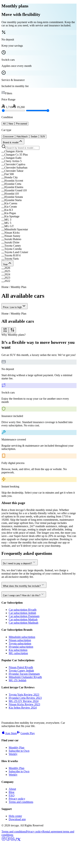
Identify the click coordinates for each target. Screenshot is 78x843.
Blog (11, 792)
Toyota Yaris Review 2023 (24, 694)
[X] (18, 839)
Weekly (13, 754)
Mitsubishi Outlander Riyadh (25, 677)
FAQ (12, 795)
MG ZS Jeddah (17, 680)
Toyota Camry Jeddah (21, 670)
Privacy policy (17, 798)
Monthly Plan (16, 747)
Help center (15, 816)
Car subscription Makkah (23, 619)
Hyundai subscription (21, 646)
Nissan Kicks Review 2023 (24, 704)
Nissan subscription (20, 640)
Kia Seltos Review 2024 (23, 707)
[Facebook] (8, 839)
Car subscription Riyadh (22, 609)
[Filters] (5, 330)
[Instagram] (3, 839)
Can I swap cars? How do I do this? (21, 595)
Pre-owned (21, 123)
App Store (11, 733)
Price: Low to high (12, 307)
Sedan (34, 136)
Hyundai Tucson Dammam (24, 673)
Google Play (27, 733)
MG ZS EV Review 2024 (23, 701)
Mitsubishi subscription (22, 636)
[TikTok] (16, 839)
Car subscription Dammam (24, 616)
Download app (17, 819)
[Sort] (12, 330)
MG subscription (18, 653)
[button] (39, 151)
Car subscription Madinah (23, 622)
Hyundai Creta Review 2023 (25, 697)
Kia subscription (18, 649)
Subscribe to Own (19, 750)
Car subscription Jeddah (22, 612)
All (4, 123)
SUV (42, 136)
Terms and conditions (21, 801)
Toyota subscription (20, 643)
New (11, 123)
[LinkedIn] (12, 839)
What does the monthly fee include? (22, 586)
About (12, 788)
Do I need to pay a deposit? (17, 563)
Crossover (8, 136)
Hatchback (22, 136)
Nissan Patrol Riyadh (21, 667)
